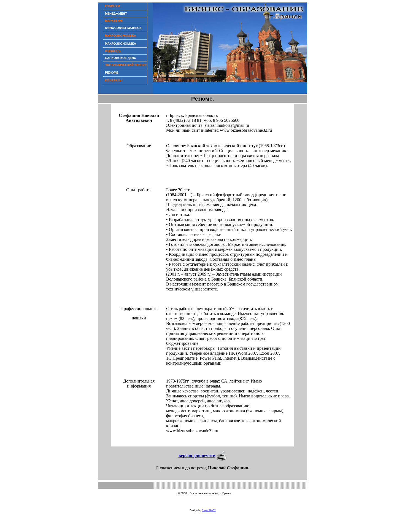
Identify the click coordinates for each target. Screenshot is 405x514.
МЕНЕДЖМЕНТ (116, 13)
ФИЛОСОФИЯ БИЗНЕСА (123, 27)
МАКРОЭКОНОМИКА (120, 43)
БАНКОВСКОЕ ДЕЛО (120, 58)
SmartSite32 (209, 510)
